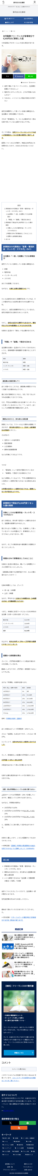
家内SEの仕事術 (19, 2)
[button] (34, 616)
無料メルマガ (28, 1164)
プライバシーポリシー (10, 1170)
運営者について (10, 1164)
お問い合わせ (28, 1170)
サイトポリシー (28, 1167)
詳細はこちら (19, 1053)
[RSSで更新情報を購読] (19, 1128)
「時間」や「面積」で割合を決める (19, 220)
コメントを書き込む (19, 1069)
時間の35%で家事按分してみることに (19, 233)
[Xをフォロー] (10, 1123)
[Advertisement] (19, 176)
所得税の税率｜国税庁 (14, 718)
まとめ (8, 239)
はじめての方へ (8, 1110)
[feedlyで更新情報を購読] (27, 1123)
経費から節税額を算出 (14, 236)
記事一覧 (10, 1167)
